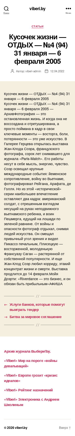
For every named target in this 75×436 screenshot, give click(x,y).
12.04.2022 (57, 71)
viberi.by (37, 8)
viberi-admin (33, 71)
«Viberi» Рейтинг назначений (28, 390)
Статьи (37, 26)
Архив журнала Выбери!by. (27, 351)
